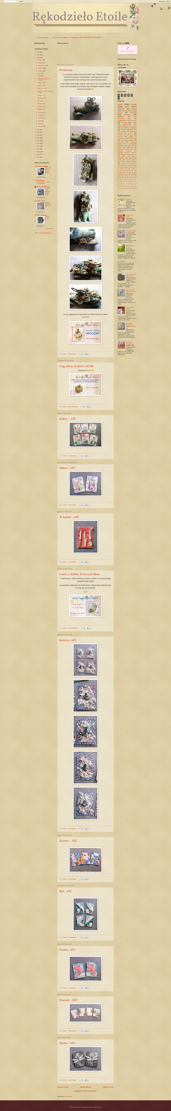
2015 (38, 146)
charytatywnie (127, 124)
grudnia (40, 60)
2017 (38, 140)
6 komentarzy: (72, 456)
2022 (38, 57)
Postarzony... (67, 70)
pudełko (129, 188)
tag (126, 184)
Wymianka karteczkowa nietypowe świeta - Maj (131, 326)
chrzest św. (123, 168)
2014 (38, 149)
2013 (38, 151)
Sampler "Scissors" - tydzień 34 (48, 204)
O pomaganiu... (122, 261)
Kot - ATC (65, 891)
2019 (38, 135)
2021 (38, 130)
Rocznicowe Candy (129, 215)
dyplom (121, 181)
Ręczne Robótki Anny (43, 187)
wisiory (134, 122)
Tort (118, 179)
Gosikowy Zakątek (42, 166)
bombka (131, 158)
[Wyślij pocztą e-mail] (80, 354)
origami (133, 183)
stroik (127, 138)
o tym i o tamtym (126, 183)
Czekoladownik (132, 128)
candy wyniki (130, 149)
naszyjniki (120, 136)
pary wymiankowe (130, 165)
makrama (124, 122)
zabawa (133, 109)
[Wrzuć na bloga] (82, 354)
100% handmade (42, 215)
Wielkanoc (121, 116)
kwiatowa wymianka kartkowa (127, 152)
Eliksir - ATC (67, 468)
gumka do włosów (131, 126)
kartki (120, 104)
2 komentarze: (72, 562)
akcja (131, 135)
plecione (128, 160)
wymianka (133, 113)
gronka (120, 160)
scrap (132, 176)
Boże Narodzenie (127, 111)
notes (134, 154)
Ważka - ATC (67, 1043)
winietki (134, 188)
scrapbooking (122, 120)
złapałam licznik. (126, 186)
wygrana (130, 140)
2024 (38, 52)
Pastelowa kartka (131, 231)
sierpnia (40, 71)
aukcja (119, 177)
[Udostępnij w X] (84, 354)
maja (39, 115)
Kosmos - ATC (68, 841)
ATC (127, 107)
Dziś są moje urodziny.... (129, 308)
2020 (38, 132)
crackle (126, 176)
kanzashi (123, 163)
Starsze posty (108, 1087)
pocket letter (126, 156)
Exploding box (127, 167)
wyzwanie (123, 131)
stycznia (40, 126)
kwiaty (126, 174)
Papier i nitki (40, 201)
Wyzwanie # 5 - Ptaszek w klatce (131, 290)
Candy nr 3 (129, 199)
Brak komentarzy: (73, 406)
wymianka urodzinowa (124, 145)
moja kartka (129, 144)
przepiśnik (120, 184)
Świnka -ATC (67, 949)
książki (120, 113)
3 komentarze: (72, 879)
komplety (123, 129)
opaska (130, 133)
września (41, 68)
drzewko (134, 179)
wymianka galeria (131, 161)
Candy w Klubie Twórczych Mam (79, 574)
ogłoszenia (130, 147)
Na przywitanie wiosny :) (130, 246)
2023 (38, 55)
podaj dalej (133, 129)
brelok (134, 167)
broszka (120, 126)
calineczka (120, 188)
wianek (122, 128)
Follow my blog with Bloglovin (43, 233)
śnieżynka (131, 177)
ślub (122, 140)
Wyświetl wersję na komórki (85, 1091)
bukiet (122, 179)
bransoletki (121, 109)
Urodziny (85, 317)
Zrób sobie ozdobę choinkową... (131, 274)
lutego (40, 123)
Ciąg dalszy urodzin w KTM (76, 366)
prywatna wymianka (124, 151)
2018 (38, 138)
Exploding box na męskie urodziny (48, 170)
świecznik (120, 142)
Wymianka (129, 342)
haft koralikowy (129, 181)
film (125, 188)
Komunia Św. (122, 135)
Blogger (99, 1107)
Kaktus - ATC (67, 419)
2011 (38, 157)
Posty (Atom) (68, 1096)
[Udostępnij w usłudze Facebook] (86, 354)
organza (132, 174)
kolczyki (133, 120)
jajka (128, 170)
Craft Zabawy (41, 180)
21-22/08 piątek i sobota (43, 182)
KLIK (89, 370)
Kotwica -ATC (68, 640)
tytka (119, 167)
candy (134, 138)
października (42, 65)
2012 (38, 154)
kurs (125, 177)
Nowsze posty (62, 1087)
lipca (39, 73)
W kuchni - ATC (69, 517)
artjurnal (120, 149)
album (133, 186)
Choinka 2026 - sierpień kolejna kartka (47, 191)
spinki (119, 176)
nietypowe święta (125, 154)
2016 (38, 143)
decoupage (128, 179)
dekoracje (127, 115)
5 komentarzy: (72, 354)
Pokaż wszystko (49, 228)
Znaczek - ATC (68, 1000)
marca (40, 121)
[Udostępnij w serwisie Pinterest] (88, 354)
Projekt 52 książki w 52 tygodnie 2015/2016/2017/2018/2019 (77, 37)
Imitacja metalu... (47, 217)
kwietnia (40, 118)
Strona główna (42, 37)
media (133, 104)
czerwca (40, 112)
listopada (41, 62)
